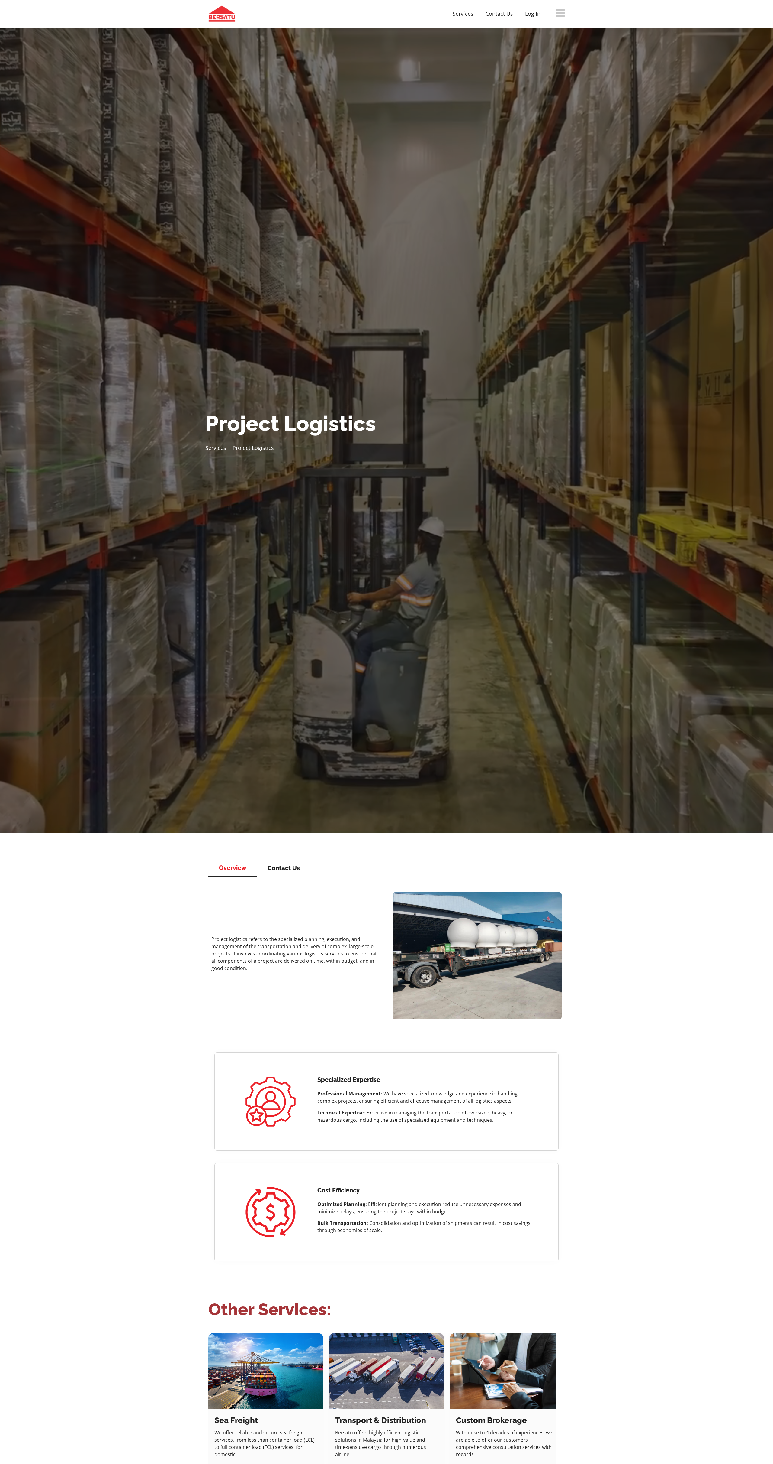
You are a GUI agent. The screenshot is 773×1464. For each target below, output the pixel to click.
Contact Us (499, 13)
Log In (532, 13)
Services (463, 13)
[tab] (232, 868)
